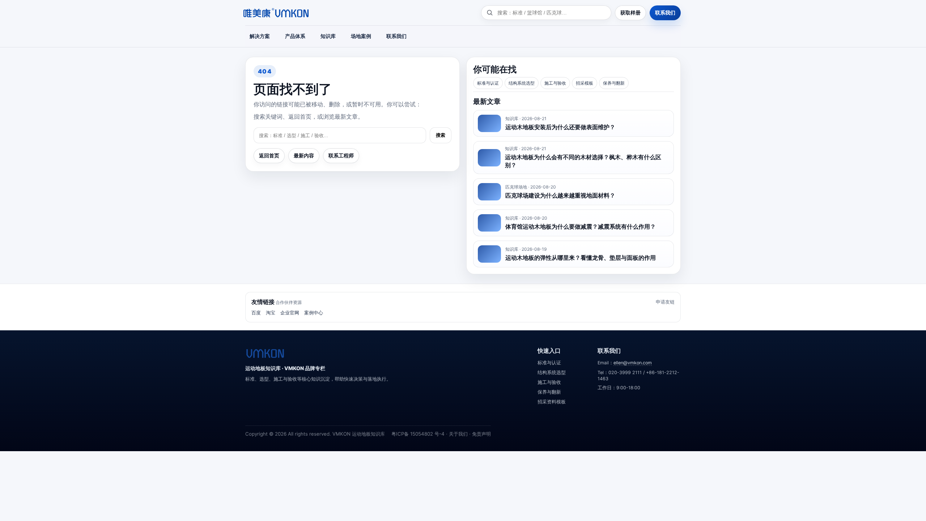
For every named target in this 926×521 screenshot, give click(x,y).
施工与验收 (555, 83)
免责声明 (481, 434)
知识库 (328, 36)
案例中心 (313, 312)
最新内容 (304, 155)
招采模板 (584, 83)
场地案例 (361, 36)
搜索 (440, 135)
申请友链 (665, 302)
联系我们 (665, 12)
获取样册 (630, 12)
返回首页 (269, 155)
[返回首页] (265, 353)
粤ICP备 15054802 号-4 (418, 434)
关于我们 (458, 434)
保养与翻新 (614, 83)
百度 (256, 312)
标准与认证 (488, 83)
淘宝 (270, 312)
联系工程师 (341, 155)
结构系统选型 (522, 83)
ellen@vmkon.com (632, 362)
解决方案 (260, 36)
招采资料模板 (552, 401)
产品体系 (295, 36)
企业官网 (289, 312)
